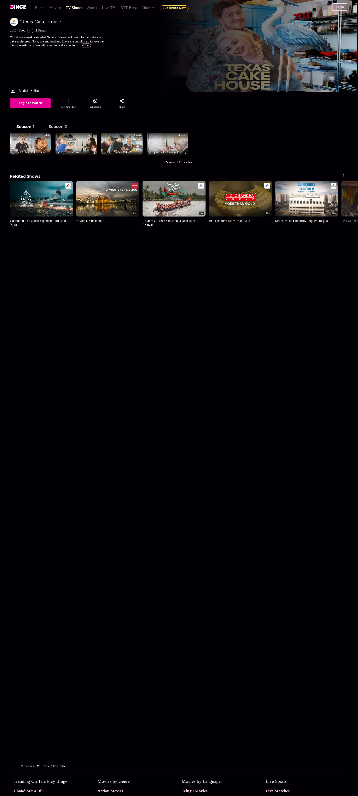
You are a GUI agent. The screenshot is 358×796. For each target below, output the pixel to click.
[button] (33, 144)
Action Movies (110, 791)
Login (340, 7)
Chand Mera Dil (28, 791)
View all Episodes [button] (179, 162)
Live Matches (278, 791)
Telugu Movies (195, 791)
